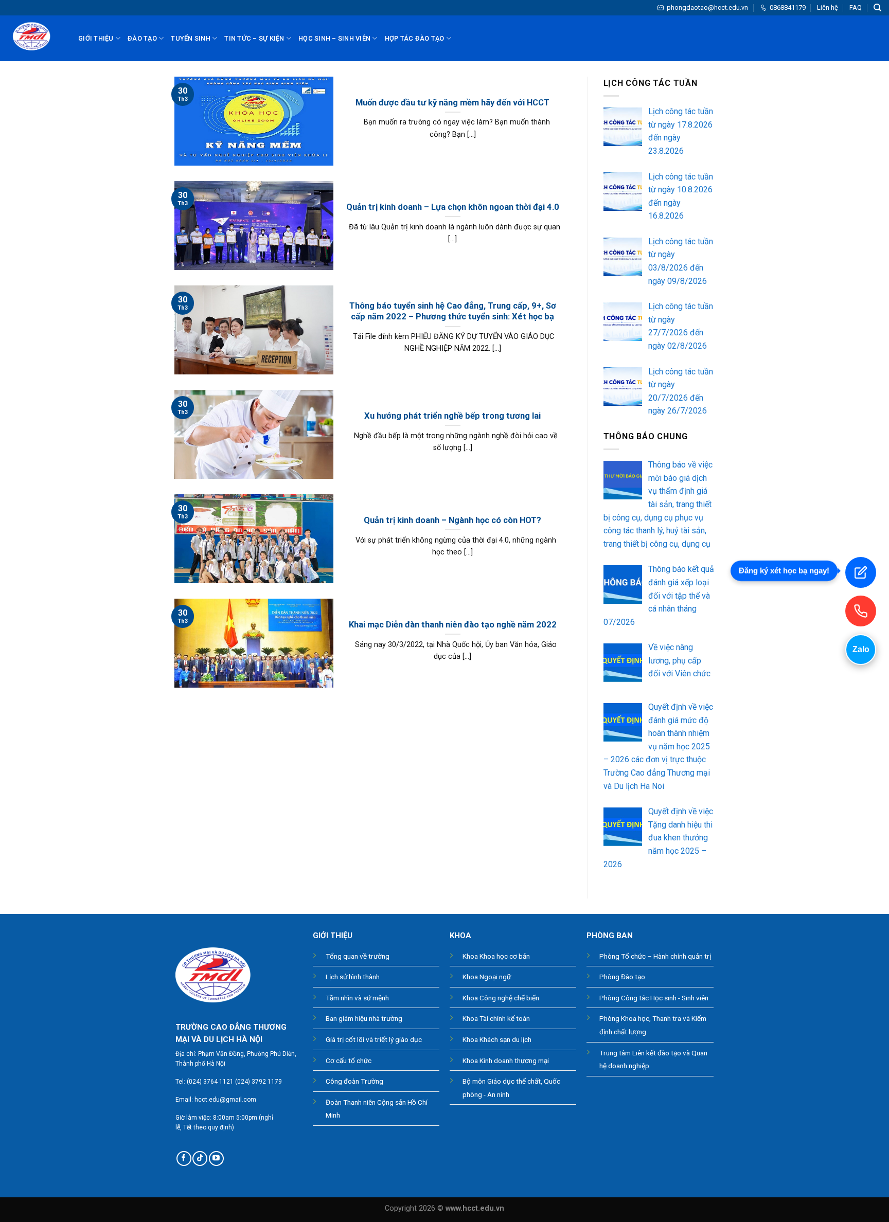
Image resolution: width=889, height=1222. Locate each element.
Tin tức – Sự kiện (254, 38)
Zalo (860, 649)
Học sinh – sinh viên (334, 38)
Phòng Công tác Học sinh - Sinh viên (653, 998)
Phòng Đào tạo (622, 977)
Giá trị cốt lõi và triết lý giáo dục (374, 1039)
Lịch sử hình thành (353, 977)
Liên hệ (827, 7)
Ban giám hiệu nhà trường (364, 1018)
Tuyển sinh (190, 38)
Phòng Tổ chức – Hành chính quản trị (655, 956)
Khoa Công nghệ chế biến (501, 998)
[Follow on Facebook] (183, 1158)
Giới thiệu (96, 38)
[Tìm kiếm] (877, 8)
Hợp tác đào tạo (414, 38)
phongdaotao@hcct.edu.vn (707, 7)
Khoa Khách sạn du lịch (497, 1039)
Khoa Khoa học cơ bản (496, 956)
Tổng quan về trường (357, 956)
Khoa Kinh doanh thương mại (506, 1060)
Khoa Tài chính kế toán (496, 1018)
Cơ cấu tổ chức (348, 1060)
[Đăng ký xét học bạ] (860, 572)
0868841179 (788, 7)
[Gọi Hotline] (860, 611)
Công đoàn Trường (354, 1081)
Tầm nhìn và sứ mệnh (357, 998)
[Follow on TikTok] (199, 1158)
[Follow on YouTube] (216, 1158)
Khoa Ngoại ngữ (487, 977)
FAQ (855, 7)
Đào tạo (142, 38)
